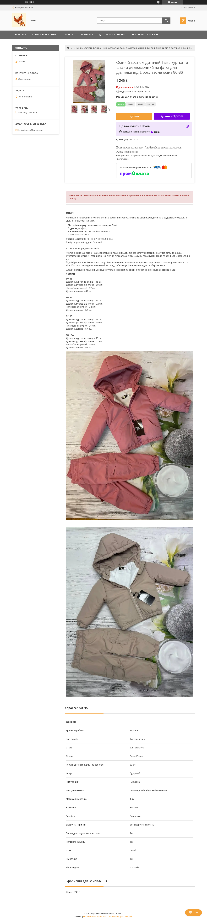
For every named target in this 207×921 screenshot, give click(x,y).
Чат (196, 912)
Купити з (166, 116)
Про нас (70, 34)
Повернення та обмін (144, 34)
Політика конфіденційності (120, 917)
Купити (134, 116)
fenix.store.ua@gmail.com (30, 130)
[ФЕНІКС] (19, 26)
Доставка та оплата (112, 34)
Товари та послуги (44, 34)
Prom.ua (119, 914)
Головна (20, 34)
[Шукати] (166, 20)
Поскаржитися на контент (94, 917)
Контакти (87, 34)
